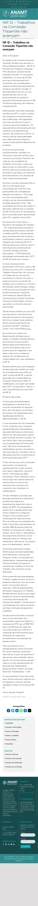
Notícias (23, 696)
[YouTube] (11, 844)
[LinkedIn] (14, 844)
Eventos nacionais (11, 754)
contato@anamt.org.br (27, 792)
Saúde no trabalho (12, 735)
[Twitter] (6, 844)
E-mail (23, 839)
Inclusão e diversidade (13, 727)
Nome (23, 832)
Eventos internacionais (13, 758)
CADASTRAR (25, 846)
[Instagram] (8, 844)
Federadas (9, 744)
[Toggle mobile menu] (34, 11)
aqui (29, 328)
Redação (7, 696)
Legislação (9, 723)
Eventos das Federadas (13, 762)
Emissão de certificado (13, 767)
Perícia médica (10, 740)
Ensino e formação (12, 731)
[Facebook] (3, 844)
